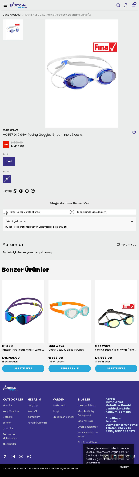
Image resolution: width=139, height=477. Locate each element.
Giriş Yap (33, 405)
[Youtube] (21, 456)
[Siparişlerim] (126, 5)
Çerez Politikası (86, 405)
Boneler (7, 422)
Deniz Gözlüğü (12, 14)
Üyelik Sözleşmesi (88, 426)
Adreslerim (34, 417)
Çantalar (8, 428)
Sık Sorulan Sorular (63, 417)
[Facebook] (5, 456)
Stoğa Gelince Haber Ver (69, 203)
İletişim (57, 411)
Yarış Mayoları (11, 411)
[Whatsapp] (29, 456)
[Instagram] (13, 456)
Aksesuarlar (9, 444)
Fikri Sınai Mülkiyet (88, 442)
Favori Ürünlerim (37, 422)
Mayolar (7, 405)
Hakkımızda (59, 405)
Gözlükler (8, 417)
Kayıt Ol (32, 411)
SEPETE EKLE (23, 368)
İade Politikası (85, 421)
